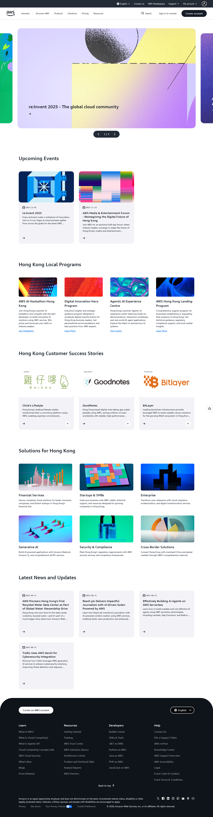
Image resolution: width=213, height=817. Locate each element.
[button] (42, 13)
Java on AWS (116, 755)
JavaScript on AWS (119, 767)
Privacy (22, 806)
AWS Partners (71, 773)
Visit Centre (116, 330)
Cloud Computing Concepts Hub (36, 749)
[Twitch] (178, 799)
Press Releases (27, 773)
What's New (25, 761)
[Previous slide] (97, 134)
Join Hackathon (26, 330)
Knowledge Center (164, 749)
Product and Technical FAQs (79, 761)
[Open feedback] (209, 408)
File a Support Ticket (165, 737)
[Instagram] (173, 799)
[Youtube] (183, 799)
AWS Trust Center (73, 743)
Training (68, 737)
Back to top (104, 785)
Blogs (22, 767)
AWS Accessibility (163, 761)
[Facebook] (163, 799)
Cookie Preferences (86, 806)
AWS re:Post (161, 743)
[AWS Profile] (204, 3)
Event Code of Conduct (166, 773)
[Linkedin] (168, 799)
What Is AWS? (26, 731)
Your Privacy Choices (55, 806)
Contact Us (160, 731)
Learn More (70, 330)
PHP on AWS (116, 761)
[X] (158, 799)
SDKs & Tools (116, 737)
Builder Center (117, 731)
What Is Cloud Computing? (33, 737)
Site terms (36, 806)
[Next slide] (116, 134)
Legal (157, 767)
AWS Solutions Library (76, 749)
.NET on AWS (116, 743)
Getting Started (72, 731)
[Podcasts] (188, 799)
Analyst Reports (72, 767)
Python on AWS (117, 749)
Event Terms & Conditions (168, 779)
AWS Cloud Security (30, 755)
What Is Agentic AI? (29, 743)
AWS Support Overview (167, 755)
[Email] (193, 799)
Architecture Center (74, 755)
